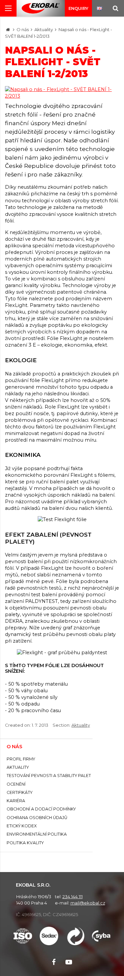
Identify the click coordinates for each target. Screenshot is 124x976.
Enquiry (78, 8)
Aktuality (43, 29)
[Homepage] (8, 29)
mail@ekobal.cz (87, 902)
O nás (23, 29)
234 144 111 (72, 896)
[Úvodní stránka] (40, 8)
